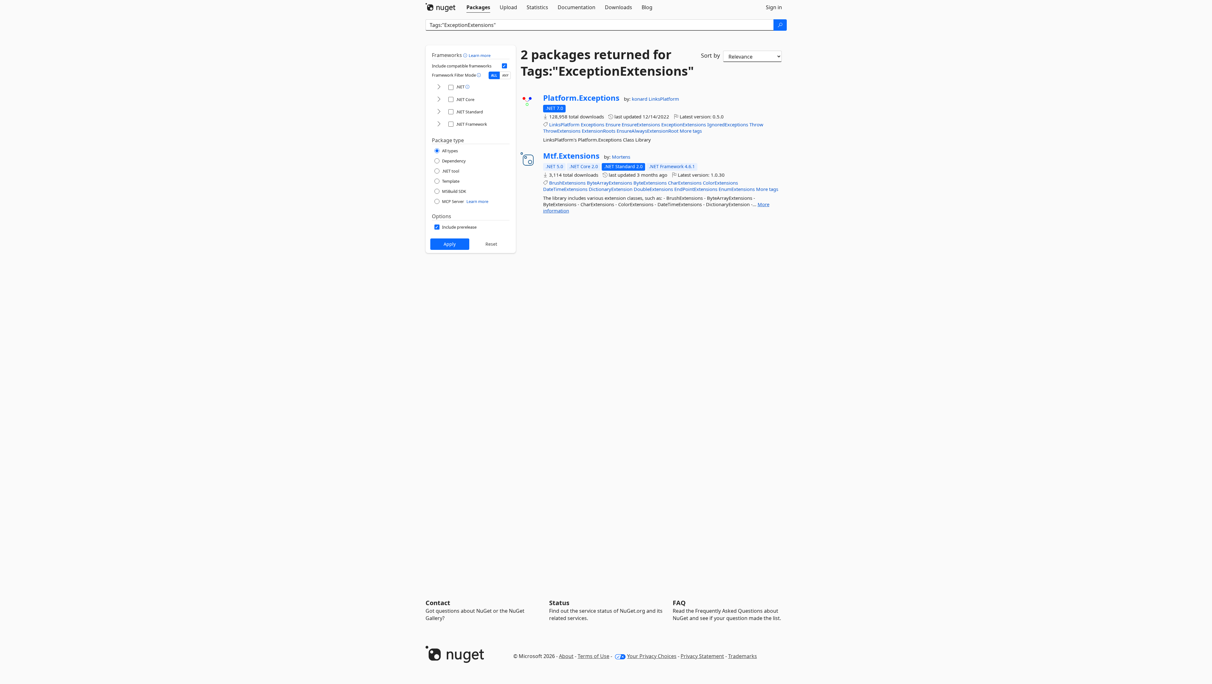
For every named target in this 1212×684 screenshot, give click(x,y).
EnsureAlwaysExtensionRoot (647, 131)
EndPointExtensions (695, 189)
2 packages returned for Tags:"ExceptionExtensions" (606, 62)
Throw (756, 124)
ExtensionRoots (598, 131)
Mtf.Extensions (571, 155)
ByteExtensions (650, 183)
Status (559, 602)
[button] (466, 55)
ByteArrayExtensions (609, 183)
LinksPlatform (664, 99)
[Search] (780, 25)
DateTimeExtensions (565, 189)
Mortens (621, 157)
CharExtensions (685, 183)
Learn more (480, 55)
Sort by (710, 55)
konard (640, 99)
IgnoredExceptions (727, 124)
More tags (691, 131)
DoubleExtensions (653, 189)
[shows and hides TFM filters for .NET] (439, 87)
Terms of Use (593, 656)
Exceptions (592, 124)
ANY (505, 75)
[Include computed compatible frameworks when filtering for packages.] (504, 66)
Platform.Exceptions (581, 97)
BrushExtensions (567, 183)
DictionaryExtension (610, 189)
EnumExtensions (737, 189)
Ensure (613, 124)
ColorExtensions (720, 183)
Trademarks (742, 656)
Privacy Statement (702, 656)
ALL (494, 75)
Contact (438, 602)
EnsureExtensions (641, 124)
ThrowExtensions (561, 131)
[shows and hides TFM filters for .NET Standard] (439, 112)
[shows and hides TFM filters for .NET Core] (439, 99)
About (566, 656)
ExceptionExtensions (683, 124)
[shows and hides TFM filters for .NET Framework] (439, 124)
